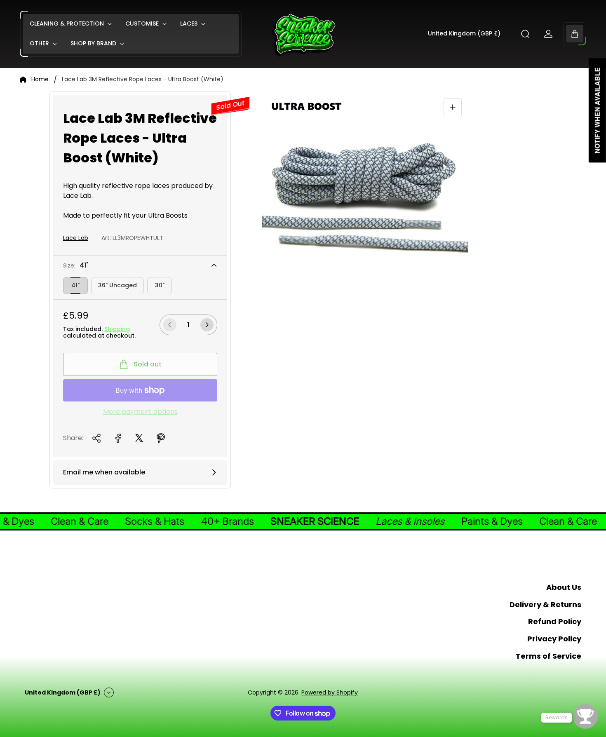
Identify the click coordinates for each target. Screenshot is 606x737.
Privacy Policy (554, 639)
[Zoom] (453, 107)
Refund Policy (554, 621)
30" (159, 285)
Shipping (117, 329)
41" (75, 285)
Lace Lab (75, 238)
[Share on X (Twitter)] (139, 438)
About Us (563, 587)
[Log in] (548, 34)
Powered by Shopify (329, 692)
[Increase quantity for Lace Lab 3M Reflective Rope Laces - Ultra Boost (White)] (207, 324)
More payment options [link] (140, 411)
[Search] (525, 34)
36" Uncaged (117, 285)
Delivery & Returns (545, 604)
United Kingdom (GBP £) (464, 34)
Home (40, 79)
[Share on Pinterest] (161, 438)
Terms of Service (548, 656)
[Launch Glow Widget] (585, 716)
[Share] (96, 438)
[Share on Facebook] (118, 438)
